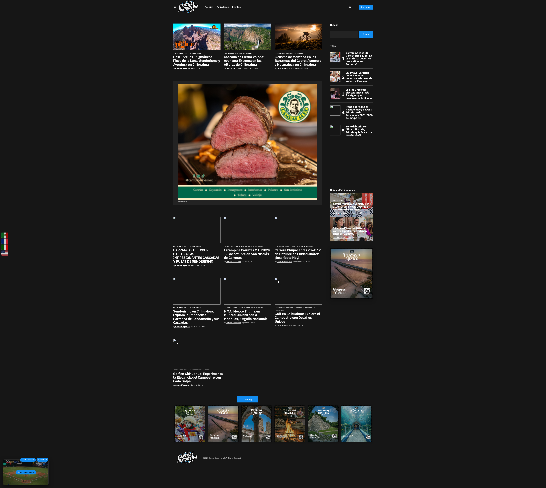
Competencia (239, 246)
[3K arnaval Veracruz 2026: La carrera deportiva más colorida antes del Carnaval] (335, 76)
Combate (228, 307)
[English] (5, 253)
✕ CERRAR (42, 460)
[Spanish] (5, 235)
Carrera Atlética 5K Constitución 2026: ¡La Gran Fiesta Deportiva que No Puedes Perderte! (359, 59)
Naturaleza (196, 53)
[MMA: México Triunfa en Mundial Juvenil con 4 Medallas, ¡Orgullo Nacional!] (247, 291)
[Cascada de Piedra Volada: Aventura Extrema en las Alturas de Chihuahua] (247, 37)
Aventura (187, 53)
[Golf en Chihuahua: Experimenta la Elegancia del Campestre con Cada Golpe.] (198, 353)
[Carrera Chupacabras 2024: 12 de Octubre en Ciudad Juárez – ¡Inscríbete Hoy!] (298, 230)
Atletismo (229, 246)
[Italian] (5, 247)
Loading (248, 399)
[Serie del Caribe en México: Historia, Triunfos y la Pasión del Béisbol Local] (335, 130)
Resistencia (258, 246)
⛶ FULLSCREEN (28, 460)
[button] (175, 7)
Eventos (248, 246)
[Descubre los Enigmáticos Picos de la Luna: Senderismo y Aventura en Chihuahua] (197, 37)
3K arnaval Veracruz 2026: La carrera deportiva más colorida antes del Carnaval (359, 77)
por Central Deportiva (342, 213)
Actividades (178, 53)
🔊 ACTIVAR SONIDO (26, 472)
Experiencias (310, 307)
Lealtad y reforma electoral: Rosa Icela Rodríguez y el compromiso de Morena (359, 94)
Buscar (334, 25)
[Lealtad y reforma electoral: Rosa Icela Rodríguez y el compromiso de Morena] (335, 93)
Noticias (259, 307)
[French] (5, 241)
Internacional (249, 307)
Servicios (365, 7)
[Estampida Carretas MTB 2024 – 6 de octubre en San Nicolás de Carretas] (247, 230)
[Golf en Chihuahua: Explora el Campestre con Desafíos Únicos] (298, 291)
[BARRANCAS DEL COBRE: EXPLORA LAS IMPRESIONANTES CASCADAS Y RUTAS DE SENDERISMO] (197, 230)
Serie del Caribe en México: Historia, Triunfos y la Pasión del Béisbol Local (359, 130)
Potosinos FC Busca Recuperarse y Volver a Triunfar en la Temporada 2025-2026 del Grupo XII (359, 112)
